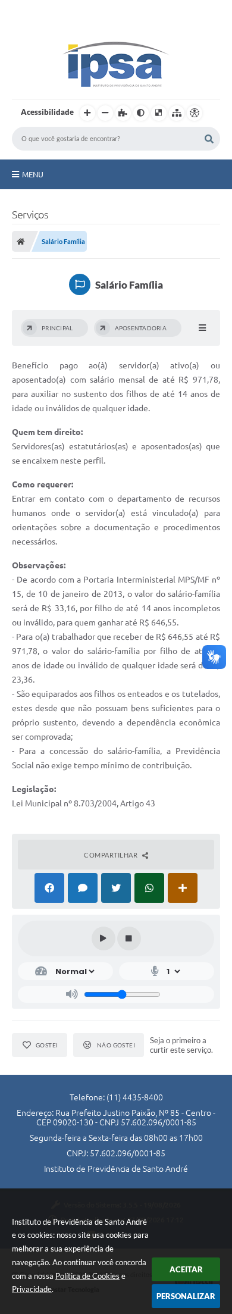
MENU (32, 174)
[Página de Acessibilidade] (194, 113)
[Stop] (129, 938)
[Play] (103, 938)
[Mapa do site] (176, 113)
